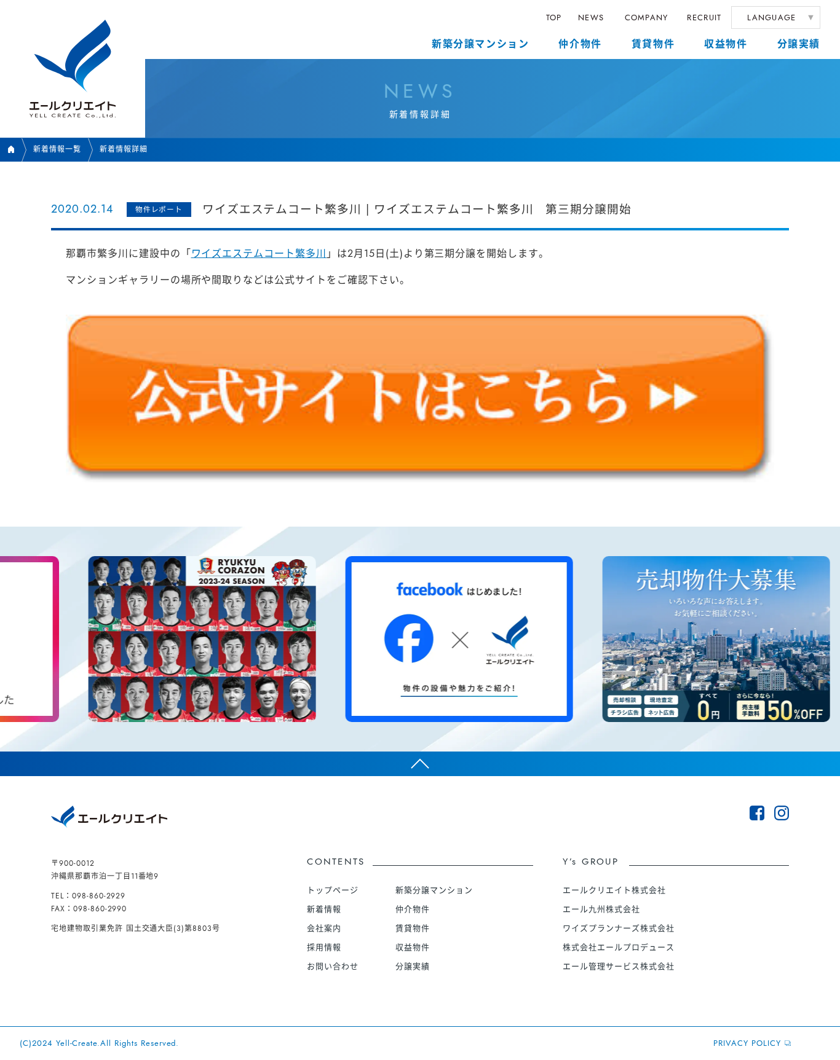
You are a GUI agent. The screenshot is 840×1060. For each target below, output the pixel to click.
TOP (554, 17)
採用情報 (324, 947)
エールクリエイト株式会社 (614, 890)
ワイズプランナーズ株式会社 (618, 928)
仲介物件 (579, 44)
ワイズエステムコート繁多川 (259, 253)
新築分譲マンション (480, 44)
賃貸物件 (653, 44)
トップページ (333, 890)
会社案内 (324, 928)
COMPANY (646, 17)
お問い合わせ (333, 966)
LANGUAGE (771, 17)
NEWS (591, 17)
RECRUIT (704, 17)
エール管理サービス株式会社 (618, 966)
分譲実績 (798, 44)
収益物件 (725, 44)
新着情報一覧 (57, 149)
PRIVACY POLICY (746, 1043)
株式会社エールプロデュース (618, 947)
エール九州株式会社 (601, 909)
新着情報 (324, 909)
